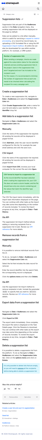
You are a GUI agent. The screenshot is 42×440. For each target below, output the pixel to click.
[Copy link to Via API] (12, 217)
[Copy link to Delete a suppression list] (31, 345)
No (19, 389)
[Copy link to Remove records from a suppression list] (22, 239)
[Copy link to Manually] (14, 129)
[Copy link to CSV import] (16, 153)
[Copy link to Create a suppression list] (31, 91)
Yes (8, 389)
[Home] (10, 3)
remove (21, 368)
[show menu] (38, 3)
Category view (10, 14)
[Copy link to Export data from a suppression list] (5, 307)
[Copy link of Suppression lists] (22, 19)
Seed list (5, 415)
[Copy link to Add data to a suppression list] (36, 116)
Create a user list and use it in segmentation (18, 408)
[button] (11, 397)
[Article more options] (38, 14)
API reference (23, 294)
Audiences (6, 423)
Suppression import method (13, 46)
